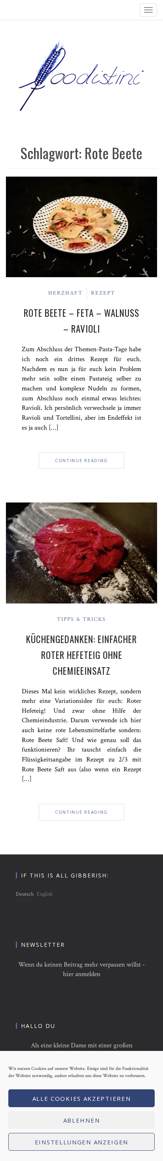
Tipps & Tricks (81, 619)
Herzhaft (65, 293)
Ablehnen (81, 1120)
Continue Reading (81, 460)
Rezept (103, 293)
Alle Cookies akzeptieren (81, 1098)
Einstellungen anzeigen (81, 1142)
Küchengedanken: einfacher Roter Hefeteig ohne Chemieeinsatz (81, 655)
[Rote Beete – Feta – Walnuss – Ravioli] (81, 226)
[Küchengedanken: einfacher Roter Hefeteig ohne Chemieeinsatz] (81, 552)
